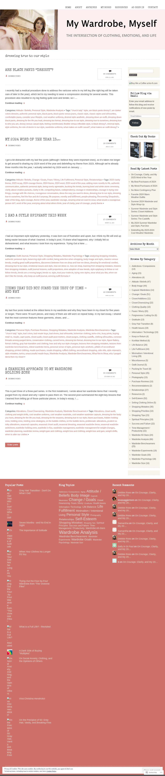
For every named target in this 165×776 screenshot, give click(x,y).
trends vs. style (49, 272)
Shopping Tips (138, 415)
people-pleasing (88, 196)
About (78, 7)
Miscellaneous (138, 360)
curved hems (58, 340)
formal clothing (12, 343)
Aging (134, 273)
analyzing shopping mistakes (103, 256)
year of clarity (69, 203)
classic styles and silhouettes (102, 114)
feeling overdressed (54, 124)
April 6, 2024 (109, 146)
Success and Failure (141, 423)
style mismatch (114, 350)
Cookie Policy (51, 771)
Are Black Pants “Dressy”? (29, 70)
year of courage (83, 203)
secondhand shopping (87, 350)
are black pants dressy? (100, 110)
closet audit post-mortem (54, 337)
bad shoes (54, 333)
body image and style (93, 259)
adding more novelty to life (98, 183)
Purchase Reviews (39, 330)
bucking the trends (73, 186)
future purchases (95, 417)
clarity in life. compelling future (46, 190)
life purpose (54, 196)
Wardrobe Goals (139, 455)
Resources (121, 7)
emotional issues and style (40, 266)
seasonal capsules (29, 424)
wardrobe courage (59, 200)
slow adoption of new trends (76, 269)
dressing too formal (52, 120)
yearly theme (96, 203)
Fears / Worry (53, 180)
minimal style (113, 124)
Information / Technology (143, 332)
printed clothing (22, 350)
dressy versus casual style (32, 124)
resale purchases (38, 350)
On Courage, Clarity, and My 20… (140, 562)
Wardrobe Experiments (142, 450)
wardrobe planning (13, 431)
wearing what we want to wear (82, 200)
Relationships (95, 180)
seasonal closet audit (48, 424)
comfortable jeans (13, 117)
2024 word (60, 183)
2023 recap (17, 183)
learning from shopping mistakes (98, 266)
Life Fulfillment (67, 180)
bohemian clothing (82, 333)
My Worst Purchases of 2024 (144, 186)
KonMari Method (139, 340)
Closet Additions (139, 298)
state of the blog (12, 200)
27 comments (109, 219)
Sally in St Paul (125, 546)
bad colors (28, 333)
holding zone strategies (34, 421)
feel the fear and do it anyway (34, 196)
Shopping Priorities (140, 411)
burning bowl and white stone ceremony (101, 186)
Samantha (123, 523)
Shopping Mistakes (52, 256)
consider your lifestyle (32, 117)
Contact (153, 7)
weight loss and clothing (74, 431)
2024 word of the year (75, 183)
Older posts (12, 445)
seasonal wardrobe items (88, 424)
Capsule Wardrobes (141, 290)
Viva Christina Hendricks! (32, 698)
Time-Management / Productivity (77, 526)
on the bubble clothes (55, 421)
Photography (137, 377)
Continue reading (13, 103)
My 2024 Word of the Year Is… (32, 139)
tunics (21, 353)
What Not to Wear (100, 353)
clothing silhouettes (104, 337)
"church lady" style (79, 110)
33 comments (109, 373)
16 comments (109, 292)
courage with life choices (23, 193)
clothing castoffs (86, 337)
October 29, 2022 (109, 376)
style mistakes (11, 353)
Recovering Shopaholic (108, 196)
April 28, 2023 (110, 295)
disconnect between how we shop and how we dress (65, 262)
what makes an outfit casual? (77, 127)
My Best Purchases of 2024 (143, 182)
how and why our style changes (63, 343)
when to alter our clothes (16, 434)
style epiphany (97, 269)
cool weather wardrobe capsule (86, 414)
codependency (68, 190)
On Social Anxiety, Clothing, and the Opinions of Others (35, 659)
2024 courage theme (32, 183)
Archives (91, 7)
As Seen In (138, 7)
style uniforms (11, 127)
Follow (135, 123)
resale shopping (54, 350)
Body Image (137, 286)
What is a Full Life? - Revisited (35, 626)
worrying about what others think (46, 203)
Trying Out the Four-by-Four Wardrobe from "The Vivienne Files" (34, 584)
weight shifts (111, 431)
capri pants (25, 337)
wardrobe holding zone (26, 428)
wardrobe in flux (45, 428)
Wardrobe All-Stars (140, 435)
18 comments (109, 143)
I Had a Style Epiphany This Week (35, 216)
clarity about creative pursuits (18, 190)
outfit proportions (55, 269)
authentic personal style (30, 114)
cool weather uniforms (53, 117)
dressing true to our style (73, 120)
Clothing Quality (139, 307)
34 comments (109, 74)
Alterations (21, 411)
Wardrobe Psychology (72, 256)
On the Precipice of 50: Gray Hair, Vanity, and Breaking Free (35, 721)
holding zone (17, 421)
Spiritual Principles (140, 419)
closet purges (72, 337)
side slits (102, 350)
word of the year (23, 203)
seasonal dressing (67, 424)
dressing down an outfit (96, 117)
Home (68, 7)
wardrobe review (30, 431)
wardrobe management (64, 428)
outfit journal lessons (37, 269)
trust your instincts (65, 272)
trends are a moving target (30, 272)
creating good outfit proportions (26, 262)
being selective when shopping (68, 259)
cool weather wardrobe (60, 414)
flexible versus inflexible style (77, 124)
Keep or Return (139, 336)
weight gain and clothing (50, 431)
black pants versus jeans (65, 114)
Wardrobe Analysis (55, 110)
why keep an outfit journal (35, 276)
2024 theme (48, 183)
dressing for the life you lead (29, 120)
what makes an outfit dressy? (104, 127)
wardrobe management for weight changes (95, 428)
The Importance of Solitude (33, 530)
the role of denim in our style (31, 127)
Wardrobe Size (138, 463)
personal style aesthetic (83, 347)
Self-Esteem (137, 398)
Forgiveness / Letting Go (143, 315)
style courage (27, 200)
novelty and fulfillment (70, 196)
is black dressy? (98, 124)
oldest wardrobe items (39, 347)
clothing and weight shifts (16, 414)
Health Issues (138, 328)
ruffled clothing (69, 350)
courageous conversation (46, 193)
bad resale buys (41, 333)
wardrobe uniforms (54, 127)
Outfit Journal (22, 256)
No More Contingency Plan (143, 190)
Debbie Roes (124, 492)
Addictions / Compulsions (143, 266)
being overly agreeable (53, 186)
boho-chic (96, 333)
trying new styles (82, 272)
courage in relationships (87, 190)
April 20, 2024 (110, 77)
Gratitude (136, 319)
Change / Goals (39, 180)
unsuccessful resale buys (37, 353)
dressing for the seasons (52, 417)
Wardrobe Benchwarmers (97, 330)
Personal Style (38, 110)
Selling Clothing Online (142, 402)
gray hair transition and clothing (34, 343)
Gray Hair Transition (141, 324)
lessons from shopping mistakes (93, 343)
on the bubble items (75, 421)
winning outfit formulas (58, 276)
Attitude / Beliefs (23, 110)
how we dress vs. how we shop (68, 266)
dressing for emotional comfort (104, 262)
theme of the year (42, 200)
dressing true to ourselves (97, 120)
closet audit (36, 337)
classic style (82, 114)
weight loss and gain (95, 431)
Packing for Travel (140, 369)
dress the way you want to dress (74, 193)
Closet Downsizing (35, 411)
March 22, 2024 (109, 222)
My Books (106, 7)
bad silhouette (66, 333)
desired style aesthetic (74, 117)
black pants (47, 114)
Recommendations (140, 386)
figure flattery (113, 340)
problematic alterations (95, 421)
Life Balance (137, 345)
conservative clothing (42, 340)
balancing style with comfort (40, 259)
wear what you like (99, 272)
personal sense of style (60, 347)
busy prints (107, 333)
